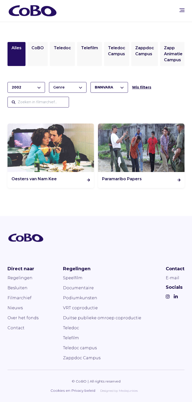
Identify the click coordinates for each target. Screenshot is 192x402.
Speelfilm (72, 278)
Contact (16, 328)
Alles (17, 48)
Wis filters (141, 87)
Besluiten (18, 288)
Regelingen (20, 278)
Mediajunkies (128, 390)
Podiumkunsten (80, 298)
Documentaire (78, 288)
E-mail (172, 278)
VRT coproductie (80, 308)
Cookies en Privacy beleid (72, 390)
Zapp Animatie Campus (173, 54)
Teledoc (62, 48)
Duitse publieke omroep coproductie (102, 318)
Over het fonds (23, 318)
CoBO (38, 48)
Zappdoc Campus (81, 358)
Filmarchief (20, 298)
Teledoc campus (80, 348)
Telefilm (89, 48)
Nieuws (15, 308)
